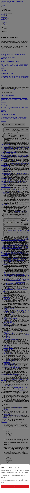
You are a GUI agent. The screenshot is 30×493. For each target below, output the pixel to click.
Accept (15, 486)
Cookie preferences (15, 490)
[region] (15, 478)
